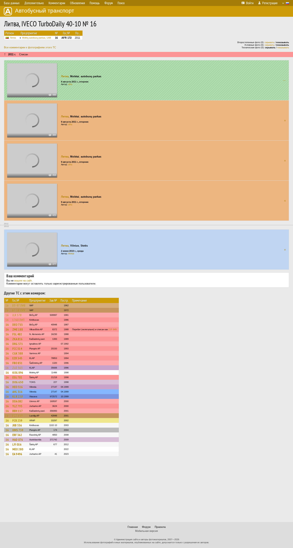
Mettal (71, 253)
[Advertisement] (146, 491)
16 (7, 305)
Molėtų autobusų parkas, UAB (36, 38)
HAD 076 (17, 440)
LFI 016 (17, 444)
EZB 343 (17, 358)
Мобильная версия (146, 530)
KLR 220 (17, 396)
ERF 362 (17, 435)
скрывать (269, 42)
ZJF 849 (112, 329)
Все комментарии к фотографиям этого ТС (30, 47)
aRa (70, 84)
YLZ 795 (17, 406)
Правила (160, 526)
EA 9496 (17, 454)
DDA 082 (17, 401)
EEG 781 (17, 377)
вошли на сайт (23, 280)
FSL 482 (17, 334)
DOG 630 (17, 382)
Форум (146, 526)
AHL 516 (17, 392)
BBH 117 (17, 411)
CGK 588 (17, 353)
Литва (13, 38)
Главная (133, 526)
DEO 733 (17, 325)
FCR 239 (17, 420)
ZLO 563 (17, 368)
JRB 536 (17, 425)
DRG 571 (17, 344)
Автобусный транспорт (44, 11)
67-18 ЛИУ (19, 310)
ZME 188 (17, 329)
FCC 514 (17, 349)
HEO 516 (17, 387)
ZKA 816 (17, 339)
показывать (283, 47)
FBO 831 (17, 363)
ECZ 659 (17, 416)
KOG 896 (17, 373)
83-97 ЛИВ (19, 305)
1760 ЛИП (18, 320)
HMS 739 (17, 430)
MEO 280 (17, 449)
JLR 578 (17, 315)
